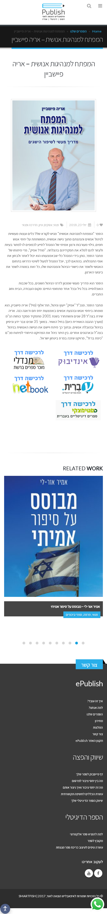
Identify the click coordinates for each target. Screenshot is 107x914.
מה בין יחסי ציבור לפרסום (87, 781)
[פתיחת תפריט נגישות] (5, 909)
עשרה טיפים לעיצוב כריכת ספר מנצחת (79, 847)
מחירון (99, 721)
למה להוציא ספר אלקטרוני (86, 834)
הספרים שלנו (78, 31)
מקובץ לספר (95, 840)
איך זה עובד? (95, 701)
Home (97, 31)
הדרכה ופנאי (30, 225)
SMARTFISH (27, 896)
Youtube (89, 873)
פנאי (56, 225)
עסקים (48, 225)
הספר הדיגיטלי (84, 816)
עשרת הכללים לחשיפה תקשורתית (82, 794)
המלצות (98, 727)
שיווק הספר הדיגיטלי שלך (87, 800)
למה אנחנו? (96, 707)
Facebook (98, 873)
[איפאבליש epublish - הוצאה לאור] (53, 12)
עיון (41, 225)
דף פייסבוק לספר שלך (89, 774)
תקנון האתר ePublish (89, 740)
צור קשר (89, 665)
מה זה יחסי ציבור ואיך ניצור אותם (83, 787)
